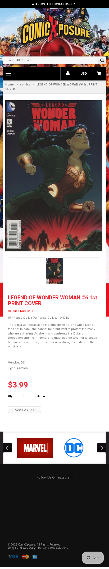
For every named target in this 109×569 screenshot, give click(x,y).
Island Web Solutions (55, 547)
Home (9, 84)
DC (23, 362)
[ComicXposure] (54, 31)
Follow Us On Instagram (54, 477)
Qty (10, 396)
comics (25, 84)
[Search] (102, 61)
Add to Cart (24, 410)
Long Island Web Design (22, 547)
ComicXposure (26, 544)
